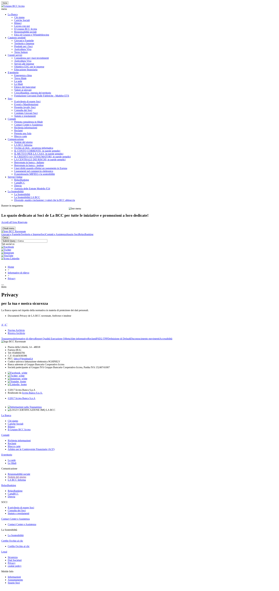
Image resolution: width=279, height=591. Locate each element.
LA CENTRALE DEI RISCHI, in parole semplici (40, 159)
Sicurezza (13, 557)
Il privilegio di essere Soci (27, 101)
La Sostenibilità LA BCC (27, 197)
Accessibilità (165, 338)
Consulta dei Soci (23, 110)
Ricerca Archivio (16, 333)
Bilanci (17, 23)
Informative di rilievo (18, 272)
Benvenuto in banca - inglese (29, 165)
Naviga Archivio (16, 330)
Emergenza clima (23, 75)
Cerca (5, 237)
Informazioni (14, 577)
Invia (5, 3)
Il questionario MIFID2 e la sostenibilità (34, 174)
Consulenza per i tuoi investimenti (31, 58)
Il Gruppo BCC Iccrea (25, 29)
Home (11, 267)
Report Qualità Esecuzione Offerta (52, 338)
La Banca (13, 14)
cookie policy (14, 566)
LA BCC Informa (23, 145)
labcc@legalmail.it (23, 358)
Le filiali (18, 84)
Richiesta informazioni (25, 127)
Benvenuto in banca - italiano (29, 162)
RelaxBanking (21, 179)
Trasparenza (7, 338)
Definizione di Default (119, 338)
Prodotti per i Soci (23, 46)
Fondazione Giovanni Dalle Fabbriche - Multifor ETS (41, 95)
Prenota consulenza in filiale (28, 121)
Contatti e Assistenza (56, 234)
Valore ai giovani (22, 90)
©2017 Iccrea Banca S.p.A (21, 398)
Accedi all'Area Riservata (14, 222)
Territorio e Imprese (24, 43)
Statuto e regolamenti (25, 116)
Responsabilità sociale (25, 31)
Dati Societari (15, 560)
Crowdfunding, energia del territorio (32, 92)
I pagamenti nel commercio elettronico (33, 171)
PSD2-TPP (102, 338)
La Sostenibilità (16, 191)
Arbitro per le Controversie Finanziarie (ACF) (31, 449)
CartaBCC (19, 182)
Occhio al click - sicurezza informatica (33, 148)
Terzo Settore (21, 52)
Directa (18, 185)
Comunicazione (16, 139)
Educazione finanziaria (25, 69)
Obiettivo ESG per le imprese (29, 66)
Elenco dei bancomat (25, 87)
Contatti (12, 119)
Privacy (12, 278)
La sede (18, 81)
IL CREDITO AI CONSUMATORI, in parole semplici (42, 156)
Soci (10, 98)
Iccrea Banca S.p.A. (32, 392)
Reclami (18, 130)
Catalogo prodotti (17, 37)
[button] (139, 9)
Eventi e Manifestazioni (26, 104)
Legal (4, 551)
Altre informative (79, 338)
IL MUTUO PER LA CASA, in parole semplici (38, 153)
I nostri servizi (15, 55)
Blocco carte (20, 136)
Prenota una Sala (22, 133)
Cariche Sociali (22, 20)
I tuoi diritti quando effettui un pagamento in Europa (40, 168)
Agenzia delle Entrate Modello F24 (32, 188)
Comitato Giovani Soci (26, 113)
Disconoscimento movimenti (144, 338)
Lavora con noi (22, 26)
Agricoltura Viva (22, 49)
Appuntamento (15, 579)
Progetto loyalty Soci (25, 107)
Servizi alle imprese (24, 63)
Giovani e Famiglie (24, 40)
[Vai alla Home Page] (13, 231)
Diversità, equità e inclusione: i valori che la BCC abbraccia (44, 200)
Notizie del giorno (23, 142)
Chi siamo (19, 17)
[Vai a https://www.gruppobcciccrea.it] (13, 6)
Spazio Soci (73, 234)
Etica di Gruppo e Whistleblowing (31, 34)
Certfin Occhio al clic (12, 540)
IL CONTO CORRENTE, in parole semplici (37, 150)
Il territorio (13, 72)
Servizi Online (15, 177)
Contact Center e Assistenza (28, 124)
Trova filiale (20, 78)
